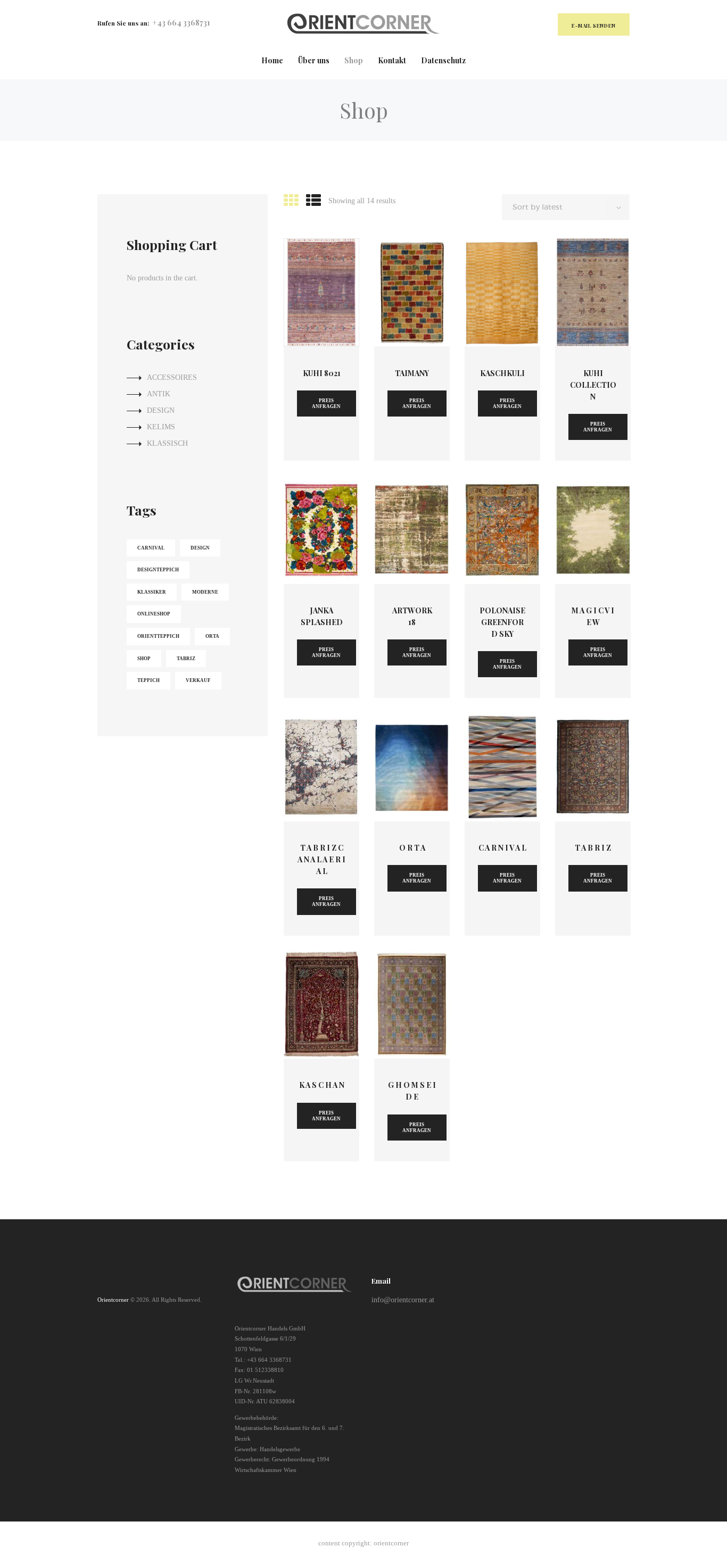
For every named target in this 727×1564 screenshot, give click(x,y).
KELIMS (161, 427)
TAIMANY (412, 373)
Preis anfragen (326, 403)
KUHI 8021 (322, 373)
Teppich (148, 680)
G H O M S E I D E (412, 1091)
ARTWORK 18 (412, 616)
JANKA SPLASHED (322, 616)
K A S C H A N (321, 1085)
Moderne (205, 592)
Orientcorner (113, 1299)
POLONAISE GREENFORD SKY (502, 622)
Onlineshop (153, 614)
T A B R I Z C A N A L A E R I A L (321, 859)
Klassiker (151, 592)
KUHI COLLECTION (593, 385)
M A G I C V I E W (593, 616)
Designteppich (158, 569)
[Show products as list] (313, 201)
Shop (144, 658)
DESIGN (161, 410)
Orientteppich (158, 636)
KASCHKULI (502, 373)
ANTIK (158, 394)
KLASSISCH (167, 443)
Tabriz (186, 658)
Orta (212, 636)
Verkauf (198, 680)
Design (200, 548)
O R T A (412, 848)
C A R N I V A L (502, 848)
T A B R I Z (593, 848)
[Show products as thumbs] (291, 201)
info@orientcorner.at (402, 1300)
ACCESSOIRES (172, 377)
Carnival (150, 548)
